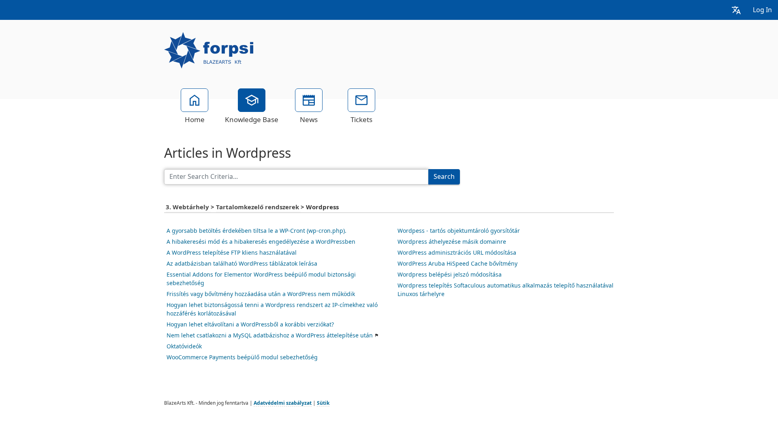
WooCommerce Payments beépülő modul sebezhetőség (242, 357)
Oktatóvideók (184, 346)
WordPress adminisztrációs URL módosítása (457, 252)
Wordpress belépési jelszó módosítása (450, 274)
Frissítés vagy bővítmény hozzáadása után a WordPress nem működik (261, 294)
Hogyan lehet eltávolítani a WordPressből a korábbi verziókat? (250, 324)
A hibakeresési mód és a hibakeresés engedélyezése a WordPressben (261, 241)
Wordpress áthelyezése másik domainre (452, 241)
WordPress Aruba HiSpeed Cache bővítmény (457, 263)
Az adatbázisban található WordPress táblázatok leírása (242, 263)
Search (444, 176)
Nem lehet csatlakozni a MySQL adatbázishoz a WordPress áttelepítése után (270, 335)
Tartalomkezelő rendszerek (258, 207)
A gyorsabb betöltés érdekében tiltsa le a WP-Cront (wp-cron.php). (256, 231)
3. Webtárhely (188, 207)
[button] (736, 10)
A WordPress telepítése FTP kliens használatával (232, 252)
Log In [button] (762, 10)
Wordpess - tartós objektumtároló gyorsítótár (459, 231)
